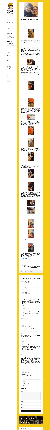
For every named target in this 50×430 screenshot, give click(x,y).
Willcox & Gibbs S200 (9, 36)
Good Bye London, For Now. (10, 35)
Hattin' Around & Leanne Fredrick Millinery (10, 11)
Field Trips (8, 59)
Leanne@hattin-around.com (33, 349)
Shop (7, 21)
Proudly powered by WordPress (25, 428)
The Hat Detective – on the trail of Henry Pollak (10, 45)
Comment (22, 391)
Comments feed (9, 80)
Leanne (8, 47)
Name (22, 401)
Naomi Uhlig (26, 318)
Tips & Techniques (9, 67)
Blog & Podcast (8, 20)
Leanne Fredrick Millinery (10, 22)
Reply (22, 289)
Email (22, 404)
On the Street (8, 62)
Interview (8, 60)
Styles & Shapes (9, 66)
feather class (35, 26)
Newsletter (8, 23)
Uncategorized (8, 68)
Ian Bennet (28, 26)
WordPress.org (8, 81)
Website (22, 407)
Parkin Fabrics (32, 79)
